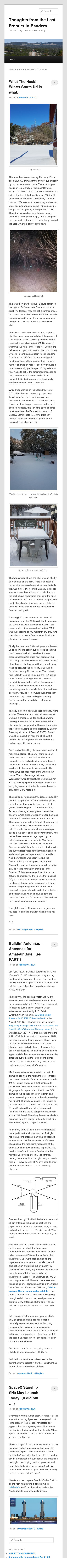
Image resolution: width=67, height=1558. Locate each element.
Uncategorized (25, 929)
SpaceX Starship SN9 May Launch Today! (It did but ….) (23, 1395)
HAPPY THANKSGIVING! (22, 1553)
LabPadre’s (14, 1487)
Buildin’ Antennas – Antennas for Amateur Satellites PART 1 (26, 951)
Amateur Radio (25, 1373)
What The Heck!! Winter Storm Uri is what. (25, 87)
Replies (38, 929)
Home (12, 59)
